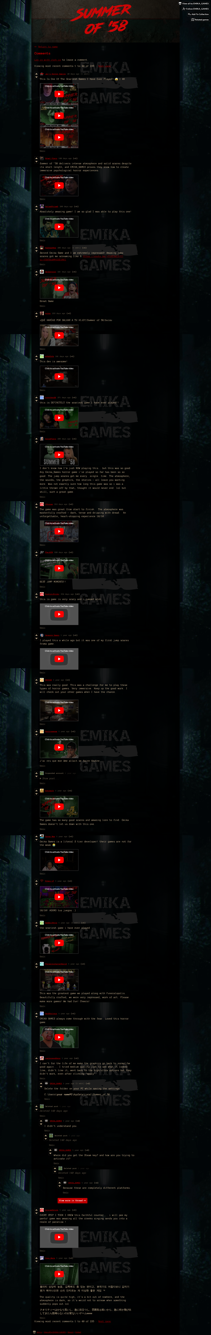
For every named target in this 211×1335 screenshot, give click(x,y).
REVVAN (48, 680)
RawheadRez (50, 248)
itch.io (39, 1332)
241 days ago (61, 356)
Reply (42, 151)
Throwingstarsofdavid (56, 964)
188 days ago (65, 158)
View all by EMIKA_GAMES (55, 1332)
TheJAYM (49, 552)
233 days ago (58, 313)
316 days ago (60, 504)
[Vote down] (36, 77)
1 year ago (66, 635)
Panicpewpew (51, 731)
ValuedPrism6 (51, 206)
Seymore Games (52, 635)
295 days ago (64, 439)
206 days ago (64, 248)
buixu (48, 313)
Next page (104, 66)
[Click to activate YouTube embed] (59, 94)
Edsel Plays (51, 158)
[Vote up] (36, 73)
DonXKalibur (51, 1014)
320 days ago (60, 552)
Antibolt (49, 791)
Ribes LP (49, 881)
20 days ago (73, 74)
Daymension (50, 272)
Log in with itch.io (47, 60)
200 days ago (66, 206)
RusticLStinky (52, 594)
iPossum (49, 504)
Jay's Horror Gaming (55, 74)
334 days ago (67, 594)
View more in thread (71, 1201)
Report (70, 1332)
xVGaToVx (49, 356)
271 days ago (64, 397)
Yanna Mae (50, 836)
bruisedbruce (51, 1210)
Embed (78, 1332)
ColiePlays (50, 439)
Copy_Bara (50, 1258)
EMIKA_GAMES (56, 1083)
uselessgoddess (52, 1058)
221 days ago (64, 272)
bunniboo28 (50, 397)
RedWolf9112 (51, 923)
